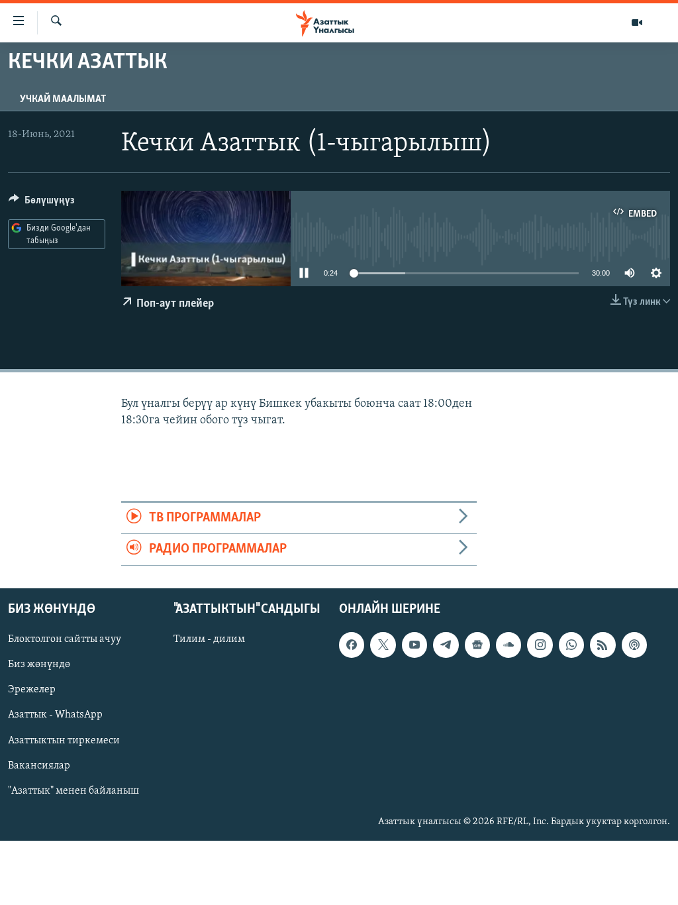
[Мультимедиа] (637, 22)
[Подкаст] (634, 644)
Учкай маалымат (63, 99)
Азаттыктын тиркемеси (64, 740)
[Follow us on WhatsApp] (571, 644)
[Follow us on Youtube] (414, 644)
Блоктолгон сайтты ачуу (64, 639)
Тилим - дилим (209, 639)
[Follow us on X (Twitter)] (382, 644)
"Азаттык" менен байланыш (73, 790)
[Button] (42, 203)
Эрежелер (32, 689)
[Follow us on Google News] (477, 644)
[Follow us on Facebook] (351, 644)
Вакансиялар (39, 765)
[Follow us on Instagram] (539, 644)
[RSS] (602, 644)
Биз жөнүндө (39, 664)
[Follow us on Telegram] (445, 644)
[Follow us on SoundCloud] (508, 644)
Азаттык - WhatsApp (55, 715)
